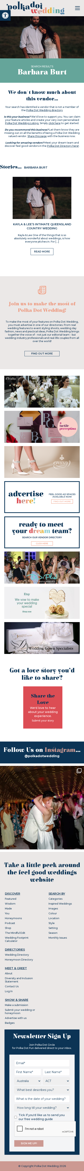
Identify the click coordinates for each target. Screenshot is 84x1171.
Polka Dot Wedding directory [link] (44, 110)
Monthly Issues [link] (58, 937)
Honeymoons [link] (13, 918)
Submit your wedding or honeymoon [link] (20, 1011)
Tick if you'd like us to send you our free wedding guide (42, 1117)
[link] (5, 15)
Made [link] (8, 908)
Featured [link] (10, 898)
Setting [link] (53, 928)
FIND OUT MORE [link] (42, 353)
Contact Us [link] (12, 986)
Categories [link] (55, 898)
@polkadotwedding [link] (42, 756)
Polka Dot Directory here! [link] (63, 145)
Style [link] (52, 923)
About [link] (8, 973)
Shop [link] (8, 928)
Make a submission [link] (16, 1005)
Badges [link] (9, 1022)
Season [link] (53, 932)
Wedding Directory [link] (17, 954)
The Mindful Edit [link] (15, 932)
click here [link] (55, 123)
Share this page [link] (37, 136)
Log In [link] (9, 991)
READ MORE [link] (42, 251)
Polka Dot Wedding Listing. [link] (22, 123)
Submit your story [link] (43, 720)
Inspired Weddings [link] (60, 903)
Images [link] (53, 908)
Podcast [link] (10, 923)
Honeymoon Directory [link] (19, 959)
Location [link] (54, 918)
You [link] (7, 913)
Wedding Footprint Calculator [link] (17, 939)
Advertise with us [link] (16, 1018)
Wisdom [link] (10, 903)
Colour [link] (53, 913)
